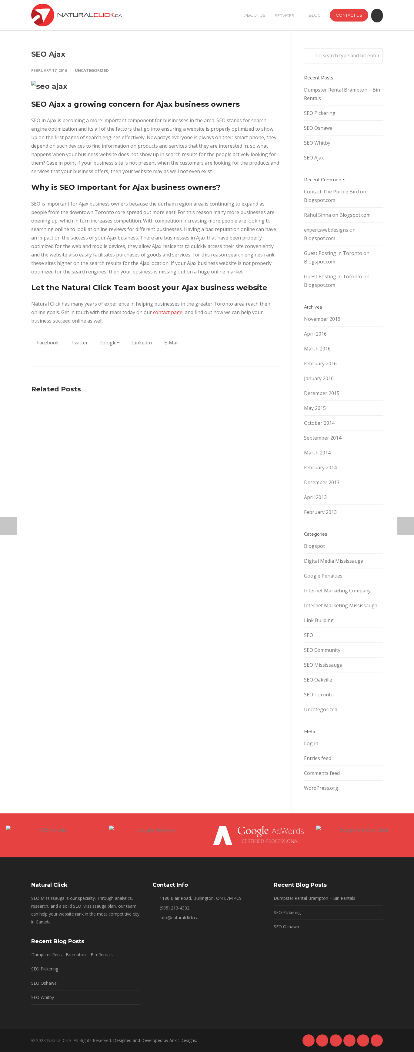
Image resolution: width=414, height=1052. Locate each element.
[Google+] (322, 1040)
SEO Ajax (48, 54)
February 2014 (320, 467)
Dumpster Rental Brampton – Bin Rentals (342, 94)
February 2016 (320, 363)
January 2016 (319, 378)
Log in (311, 743)
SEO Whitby (317, 142)
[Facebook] (308, 1040)
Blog (315, 15)
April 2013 (315, 497)
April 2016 (315, 333)
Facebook (47, 342)
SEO (308, 635)
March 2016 (317, 348)
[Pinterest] (349, 1040)
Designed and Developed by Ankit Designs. (155, 1040)
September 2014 (322, 437)
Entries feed (317, 758)
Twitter (79, 342)
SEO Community (322, 650)
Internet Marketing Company (337, 590)
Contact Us (349, 15)
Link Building (319, 620)
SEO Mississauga (323, 665)
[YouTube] (377, 1040)
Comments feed (322, 773)
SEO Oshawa (318, 128)
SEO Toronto (319, 694)
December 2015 (321, 393)
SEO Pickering (320, 113)
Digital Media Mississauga (333, 561)
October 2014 (319, 423)
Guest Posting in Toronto (333, 253)
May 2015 (315, 408)
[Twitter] (363, 1040)
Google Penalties (323, 575)
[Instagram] (336, 1040)
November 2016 (322, 319)
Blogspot (314, 546)
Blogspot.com (319, 200)
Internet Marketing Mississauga (340, 605)
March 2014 (317, 452)
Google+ (109, 342)
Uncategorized (92, 70)
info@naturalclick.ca (179, 917)
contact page (167, 312)
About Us (254, 15)
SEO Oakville (318, 679)
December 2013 (321, 482)
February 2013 (320, 512)
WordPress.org (321, 788)
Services (284, 15)
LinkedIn (141, 342)
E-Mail (171, 342)
